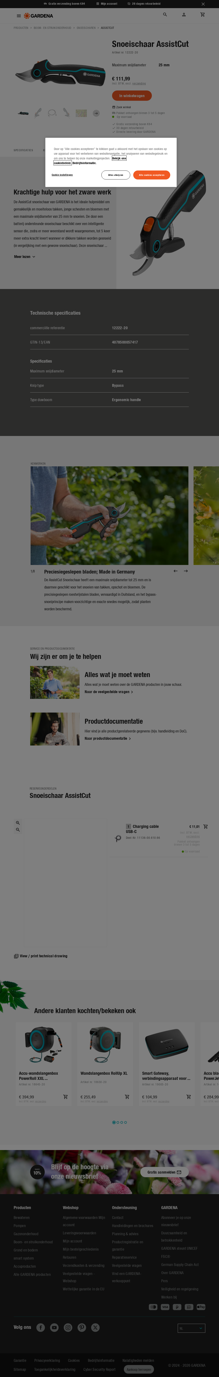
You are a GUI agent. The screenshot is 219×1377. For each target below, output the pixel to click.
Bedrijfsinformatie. (84, 163)
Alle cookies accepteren (151, 174)
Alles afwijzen (115, 174)
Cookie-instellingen (62, 174)
